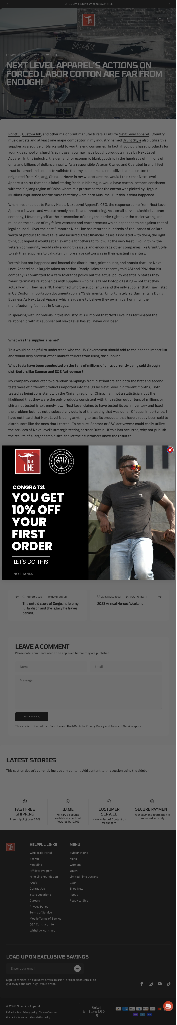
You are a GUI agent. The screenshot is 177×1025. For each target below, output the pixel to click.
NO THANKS (23, 574)
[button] (168, 1006)
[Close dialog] (170, 450)
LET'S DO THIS (31, 562)
